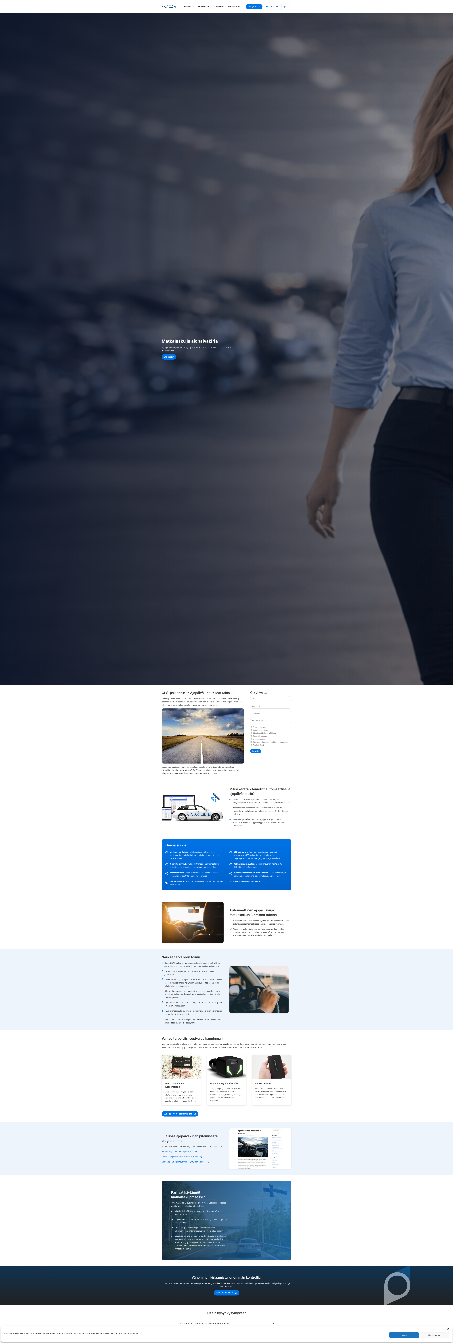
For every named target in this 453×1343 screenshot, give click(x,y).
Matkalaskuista (259, 739)
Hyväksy (404, 1335)
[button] (448, 1329)
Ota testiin (169, 357)
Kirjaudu (270, 6)
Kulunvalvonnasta (260, 736)
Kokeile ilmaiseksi (224, 1292)
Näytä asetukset (434, 1335)
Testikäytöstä (258, 745)
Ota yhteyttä (254, 6)
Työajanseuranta (259, 727)
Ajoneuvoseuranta (260, 730)
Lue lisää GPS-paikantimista (178, 1114)
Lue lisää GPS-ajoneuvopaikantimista (244, 881)
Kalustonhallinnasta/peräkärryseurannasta (270, 742)
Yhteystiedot (218, 6)
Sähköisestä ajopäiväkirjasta (264, 733)
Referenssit (203, 6)
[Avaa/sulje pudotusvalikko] (193, 7)
